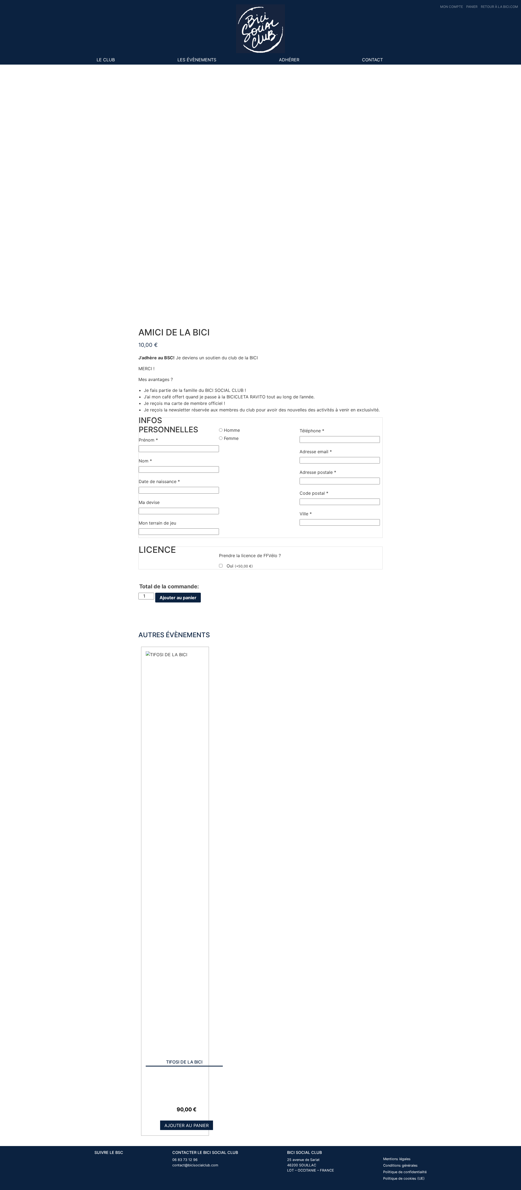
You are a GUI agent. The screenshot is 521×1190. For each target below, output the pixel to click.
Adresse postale (318, 472)
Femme (231, 438)
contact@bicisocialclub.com (195, 1165)
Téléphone (312, 430)
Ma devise (149, 502)
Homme (232, 430)
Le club (106, 59)
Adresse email (316, 451)
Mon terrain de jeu (157, 523)
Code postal (314, 493)
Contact (372, 59)
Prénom (148, 440)
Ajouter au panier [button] (186, 1125)
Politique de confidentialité (405, 1172)
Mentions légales (397, 1159)
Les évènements (196, 59)
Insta (420, 59)
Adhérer (289, 59)
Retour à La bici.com (499, 7)
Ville (306, 513)
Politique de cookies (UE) (404, 1178)
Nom (145, 461)
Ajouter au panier (178, 597)
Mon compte (451, 7)
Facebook (405, 59)
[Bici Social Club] (260, 28)
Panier (472, 7)
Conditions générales (400, 1165)
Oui (240, 566)
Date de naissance (159, 481)
